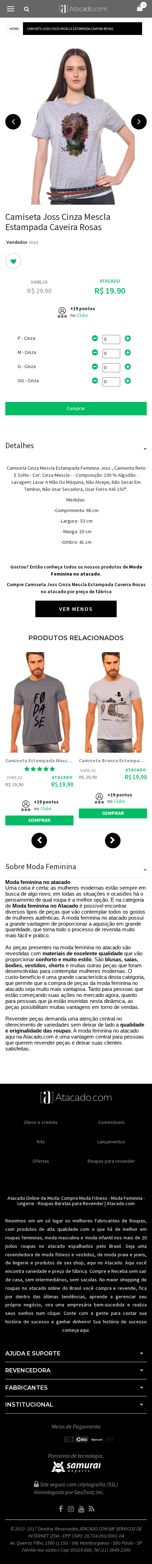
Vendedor (16, 242)
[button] (39, 769)
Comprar (76, 408)
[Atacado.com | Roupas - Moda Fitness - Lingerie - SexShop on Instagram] (71, 1508)
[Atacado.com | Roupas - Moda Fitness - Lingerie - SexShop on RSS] (91, 1508)
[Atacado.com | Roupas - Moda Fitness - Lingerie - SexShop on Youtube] (81, 1508)
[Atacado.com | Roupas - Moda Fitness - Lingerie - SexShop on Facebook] (60, 1508)
